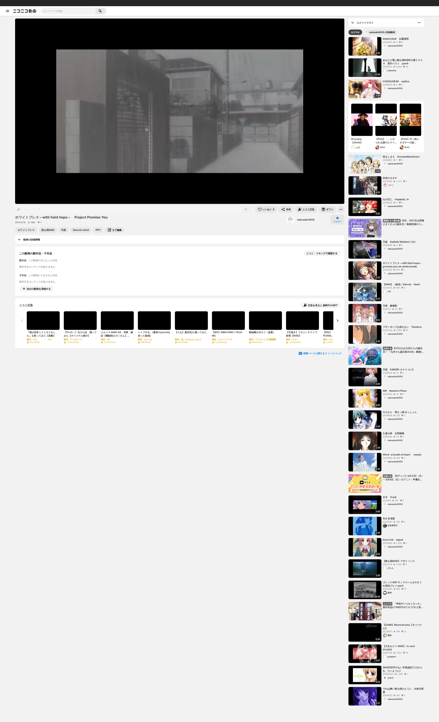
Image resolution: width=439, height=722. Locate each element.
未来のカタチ (390, 177)
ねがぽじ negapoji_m (396, 199)
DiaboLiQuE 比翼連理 (396, 38)
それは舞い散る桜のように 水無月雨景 (403, 690)
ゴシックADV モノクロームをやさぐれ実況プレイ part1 (402, 584)
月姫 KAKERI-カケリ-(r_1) (398, 369)
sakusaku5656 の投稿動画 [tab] (382, 32)
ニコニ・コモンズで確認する (321, 253)
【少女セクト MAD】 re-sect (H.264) (399, 648)
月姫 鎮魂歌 (390, 305)
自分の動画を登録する (39, 288)
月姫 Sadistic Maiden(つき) (399, 241)
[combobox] (67, 11)
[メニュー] (340, 209)
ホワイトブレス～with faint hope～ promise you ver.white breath (403, 265)
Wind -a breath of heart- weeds (402, 454)
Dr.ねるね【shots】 (357, 140)
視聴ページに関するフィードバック (322, 353)
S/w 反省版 (389, 518)
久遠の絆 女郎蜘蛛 (393, 433)
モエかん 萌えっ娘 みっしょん (400, 412)
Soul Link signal (393, 539)
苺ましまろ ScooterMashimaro (401, 156)
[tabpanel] (386, 371)
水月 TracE (390, 497)
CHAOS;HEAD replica (396, 81)
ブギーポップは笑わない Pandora (402, 326)
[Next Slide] (337, 320)
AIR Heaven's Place (395, 390)
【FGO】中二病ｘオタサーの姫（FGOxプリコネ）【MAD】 (410, 140)
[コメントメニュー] (419, 22)
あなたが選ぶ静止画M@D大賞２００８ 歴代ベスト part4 (403, 62)
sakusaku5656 (306, 219)
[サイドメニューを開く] (7, 11)
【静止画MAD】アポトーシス (399, 560)
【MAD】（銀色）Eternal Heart (401, 284)
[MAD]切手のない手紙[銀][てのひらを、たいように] (402, 669)
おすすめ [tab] (355, 32)
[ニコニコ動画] (24, 11)
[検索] (100, 11)
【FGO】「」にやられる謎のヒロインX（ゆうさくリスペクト (385, 140)
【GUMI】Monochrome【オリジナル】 (402, 626)
